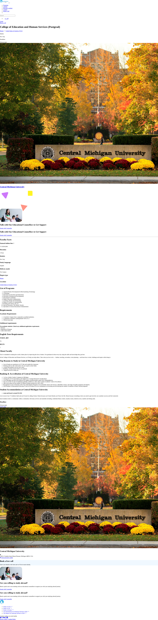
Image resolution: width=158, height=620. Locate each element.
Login (1, 21)
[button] (0, 246)
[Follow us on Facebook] (0, 617)
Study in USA (7, 606)
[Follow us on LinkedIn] (7, 617)
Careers (5, 9)
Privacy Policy (4, 619)
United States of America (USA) (14, 31)
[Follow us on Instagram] (5, 617)
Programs (5, 5)
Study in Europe (7, 610)
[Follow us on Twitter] (2, 617)
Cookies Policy (12, 619)
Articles (5, 6)
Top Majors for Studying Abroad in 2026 (14, 613)
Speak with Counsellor (6, 228)
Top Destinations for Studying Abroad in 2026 (15, 611)
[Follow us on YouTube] (4, 617)
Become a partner (7, 8)
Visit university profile (7, 557)
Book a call (6, 11)
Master (2, 31)
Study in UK (6, 608)
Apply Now (3, 406)
